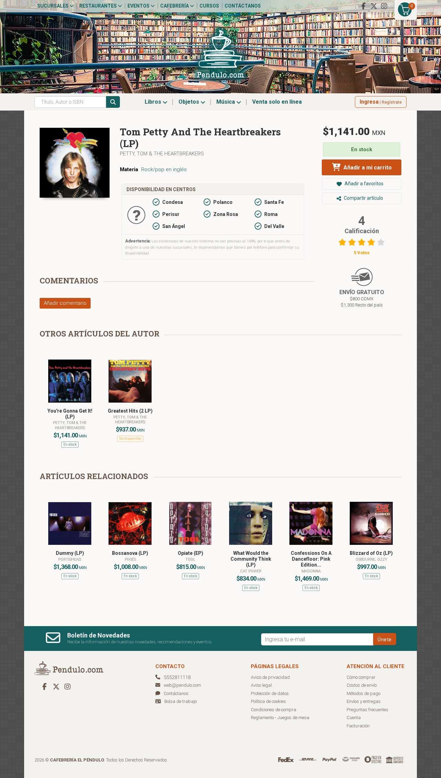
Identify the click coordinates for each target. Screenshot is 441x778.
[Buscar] (113, 102)
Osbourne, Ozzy (371, 559)
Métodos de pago (363, 693)
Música (226, 101)
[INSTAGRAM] (384, 6)
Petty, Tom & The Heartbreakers (162, 154)
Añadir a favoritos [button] (363, 183)
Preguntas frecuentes (367, 709)
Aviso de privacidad (270, 677)
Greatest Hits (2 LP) (130, 411)
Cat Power (250, 571)
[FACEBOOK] (363, 6)
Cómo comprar (361, 677)
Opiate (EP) (190, 553)
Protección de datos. (270, 693)
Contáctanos (243, 6)
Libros (154, 101)
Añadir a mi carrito (367, 167)
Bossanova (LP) (130, 553)
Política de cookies (268, 701)
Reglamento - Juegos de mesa (280, 717)
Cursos (209, 6)
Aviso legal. (262, 685)
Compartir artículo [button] (363, 198)
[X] (374, 6)
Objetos (189, 101)
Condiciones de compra (273, 709)
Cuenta (354, 717)
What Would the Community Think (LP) (250, 559)
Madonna (311, 571)
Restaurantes (98, 6)
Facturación (358, 725)
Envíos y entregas (364, 701)
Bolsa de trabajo (180, 701)
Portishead (69, 559)
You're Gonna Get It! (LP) (70, 413)
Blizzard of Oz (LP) (371, 553)
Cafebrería (175, 6)
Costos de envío (362, 685)
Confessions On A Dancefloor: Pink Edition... (311, 559)
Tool (190, 559)
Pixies (130, 559)
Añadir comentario (65, 303)
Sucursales (53, 6)
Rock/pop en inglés (164, 169)
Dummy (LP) (70, 553)
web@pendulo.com (182, 685)
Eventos (139, 6)
